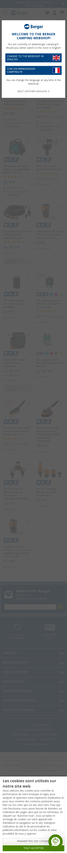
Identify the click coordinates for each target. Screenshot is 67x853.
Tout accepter (33, 848)
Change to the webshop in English (25, 58)
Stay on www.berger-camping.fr (21, 70)
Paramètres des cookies (33, 841)
